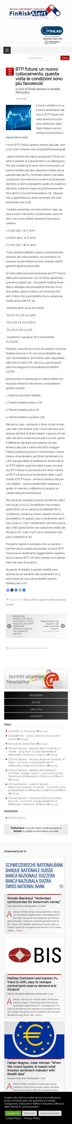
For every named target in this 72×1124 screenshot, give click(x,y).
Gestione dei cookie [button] (50, 1113)
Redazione (36, 695)
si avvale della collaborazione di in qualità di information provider (36, 830)
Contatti (36, 716)
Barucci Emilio (31, 599)
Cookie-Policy (13, 1118)
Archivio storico (16, 817)
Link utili (36, 709)
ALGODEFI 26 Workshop (21, 731)
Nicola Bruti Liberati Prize (21, 743)
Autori (36, 702)
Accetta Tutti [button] (13, 1113)
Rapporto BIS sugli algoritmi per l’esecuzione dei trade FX (50, 626)
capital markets (46, 599)
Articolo (23, 98)
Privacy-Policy (32, 1118)
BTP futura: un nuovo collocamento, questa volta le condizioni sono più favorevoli (39, 80)
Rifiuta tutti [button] (29, 1113)
